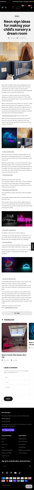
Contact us (4, 444)
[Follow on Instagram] (7, 473)
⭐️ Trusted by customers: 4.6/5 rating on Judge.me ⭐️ (20, 1)
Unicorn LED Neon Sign (8, 151)
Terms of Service (11, 372)
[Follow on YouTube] (15, 473)
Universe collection (7, 242)
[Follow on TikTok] (19, 473)
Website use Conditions (25, 450)
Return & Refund (23, 441)
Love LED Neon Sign (7, 175)
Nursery (17, 16)
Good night (5, 230)
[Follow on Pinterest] (11, 473)
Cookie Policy (22, 447)
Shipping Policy (22, 438)
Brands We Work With (7, 450)
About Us (4, 438)
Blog (3, 441)
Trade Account (5, 455)
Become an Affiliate (6, 453)
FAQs (3, 447)
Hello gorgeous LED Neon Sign (9, 190)
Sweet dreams (12, 230)
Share (18, 313)
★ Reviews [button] (32, 246)
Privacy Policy (22, 444)
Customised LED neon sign (9, 115)
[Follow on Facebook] (3, 473)
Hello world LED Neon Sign (9, 278)
